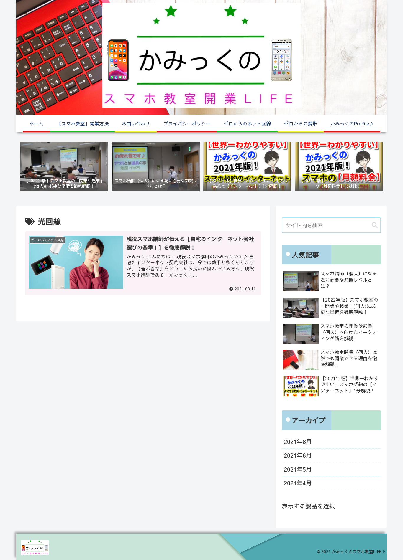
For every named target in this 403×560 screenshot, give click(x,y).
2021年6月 (298, 455)
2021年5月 (298, 469)
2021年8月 (298, 441)
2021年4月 (298, 483)
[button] (374, 225)
